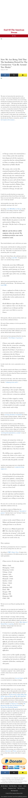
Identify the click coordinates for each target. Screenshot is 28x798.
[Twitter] (14, 75)
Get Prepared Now (17, 705)
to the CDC (14, 258)
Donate (20, 786)
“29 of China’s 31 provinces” (15, 338)
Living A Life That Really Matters (9, 707)
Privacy (5, 788)
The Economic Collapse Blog (16, 694)
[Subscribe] (22, 75)
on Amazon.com (14, 703)
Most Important (14, 790)
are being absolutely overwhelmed (13, 414)
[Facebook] (5, 75)
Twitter (14, 751)
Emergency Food (12, 788)
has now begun (19, 678)
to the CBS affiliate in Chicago (14, 209)
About (24, 786)
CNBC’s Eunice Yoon (13, 552)
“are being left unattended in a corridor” (11, 433)
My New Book (4, 786)
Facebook (8, 751)
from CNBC (4, 285)
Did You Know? (21, 788)
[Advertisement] (14, 14)
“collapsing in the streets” (11, 382)
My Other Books (13, 786)
